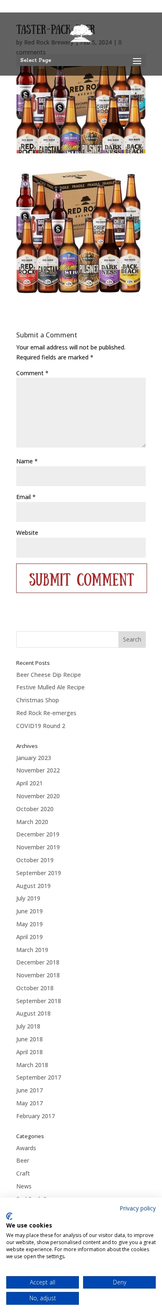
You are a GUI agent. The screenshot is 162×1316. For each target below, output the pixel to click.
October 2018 (35, 988)
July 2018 (28, 1026)
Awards (26, 1148)
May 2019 (29, 924)
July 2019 (28, 898)
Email (26, 497)
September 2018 (38, 1001)
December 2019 (37, 834)
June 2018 (29, 1039)
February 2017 (35, 1116)
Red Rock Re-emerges (46, 713)
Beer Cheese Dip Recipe (48, 675)
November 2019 (38, 847)
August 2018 (33, 1013)
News (24, 1186)
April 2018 (29, 1052)
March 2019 (32, 950)
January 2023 (33, 758)
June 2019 (29, 911)
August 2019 (33, 886)
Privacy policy (138, 1208)
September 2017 (38, 1077)
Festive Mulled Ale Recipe (50, 687)
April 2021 (29, 783)
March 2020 (32, 822)
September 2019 (38, 873)
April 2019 (29, 937)
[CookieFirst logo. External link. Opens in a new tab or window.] (9, 1216)
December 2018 (37, 962)
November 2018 (38, 975)
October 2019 (35, 860)
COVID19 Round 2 (40, 726)
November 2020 (38, 796)
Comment (32, 373)
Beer (22, 1160)
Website (27, 532)
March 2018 (32, 1065)
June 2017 (29, 1090)
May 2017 (29, 1103)
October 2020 (35, 809)
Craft (23, 1173)
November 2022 (38, 770)
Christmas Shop (37, 700)
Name (27, 461)
